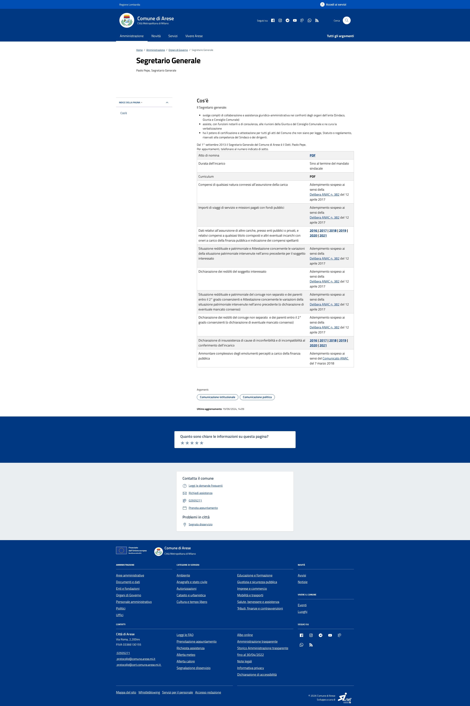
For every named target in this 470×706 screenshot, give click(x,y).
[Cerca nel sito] (347, 20)
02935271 (123, 653)
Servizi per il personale (177, 692)
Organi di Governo (128, 595)
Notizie (303, 581)
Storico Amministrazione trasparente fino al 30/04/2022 (262, 651)
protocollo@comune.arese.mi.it (135, 659)
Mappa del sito (126, 692)
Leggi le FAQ (185, 634)
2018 (333, 230)
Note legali (244, 661)
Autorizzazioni (186, 588)
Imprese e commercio (252, 588)
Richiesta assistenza (191, 648)
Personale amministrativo (134, 601)
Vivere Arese (194, 35)
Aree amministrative (130, 575)
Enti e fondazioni (128, 588)
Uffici (119, 614)
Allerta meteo (186, 654)
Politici (120, 608)
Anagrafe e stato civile (192, 581)
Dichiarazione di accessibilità (257, 674)
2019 (342, 230)
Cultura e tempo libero (192, 601)
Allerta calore (186, 661)
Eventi (302, 605)
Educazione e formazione (254, 575)
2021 (323, 235)
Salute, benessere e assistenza (258, 601)
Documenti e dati (128, 581)
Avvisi (302, 575)
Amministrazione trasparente (257, 641)
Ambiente (183, 575)
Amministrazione (132, 35)
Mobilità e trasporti (250, 595)
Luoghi (302, 611)
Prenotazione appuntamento (197, 641)
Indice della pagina (129, 102)
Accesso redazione (208, 692)
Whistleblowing (149, 692)
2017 (323, 230)
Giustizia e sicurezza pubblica (257, 581)
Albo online (245, 634)
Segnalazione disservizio (194, 667)
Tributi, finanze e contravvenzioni (260, 608)
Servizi (173, 35)
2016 (314, 230)
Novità (156, 35)
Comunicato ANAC (336, 358)
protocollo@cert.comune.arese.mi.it (139, 664)
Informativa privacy (250, 667)
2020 (313, 235)
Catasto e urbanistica (191, 595)
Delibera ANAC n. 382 (324, 194)
